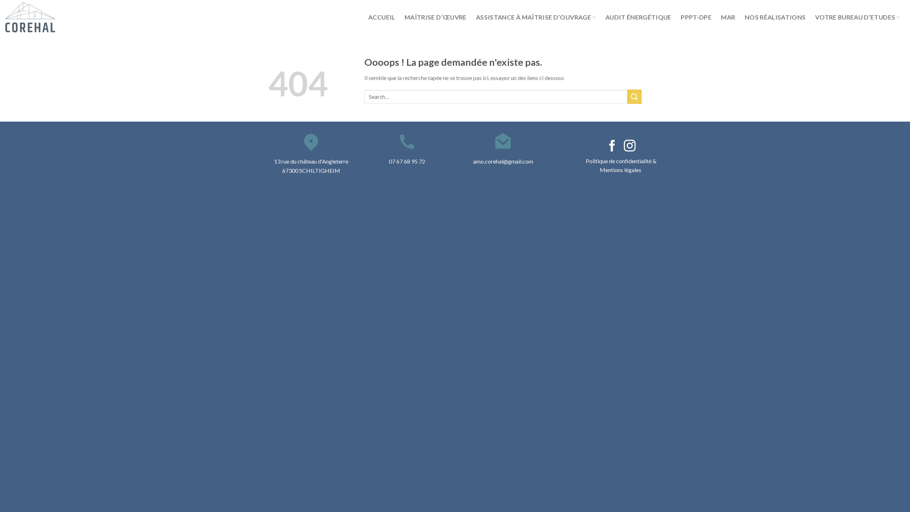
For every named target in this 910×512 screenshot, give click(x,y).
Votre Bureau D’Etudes (855, 17)
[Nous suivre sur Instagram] (630, 146)
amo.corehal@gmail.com (503, 161)
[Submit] (634, 96)
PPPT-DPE (696, 17)
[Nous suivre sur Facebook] (612, 146)
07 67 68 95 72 (407, 161)
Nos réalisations (775, 17)
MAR (728, 17)
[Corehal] (40, 17)
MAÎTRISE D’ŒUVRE (436, 17)
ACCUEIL (381, 17)
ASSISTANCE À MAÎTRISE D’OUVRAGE (533, 17)
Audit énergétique (638, 17)
